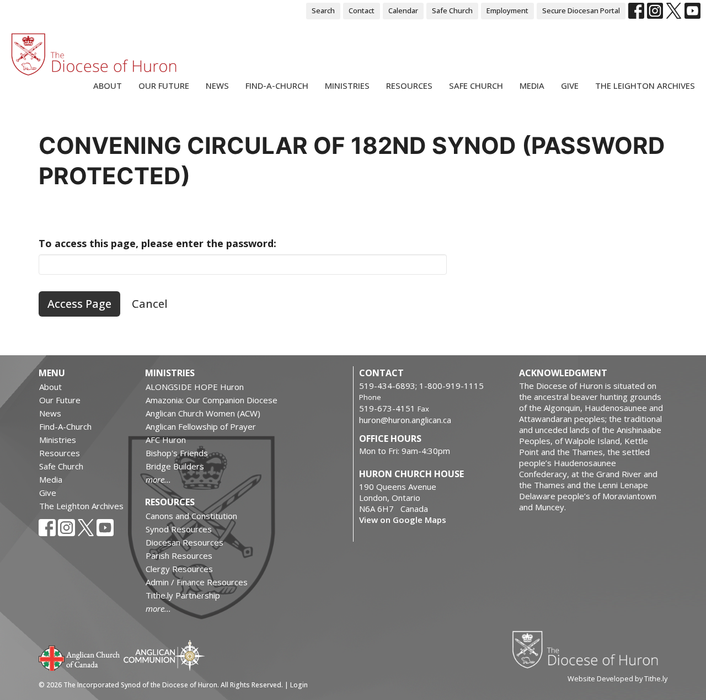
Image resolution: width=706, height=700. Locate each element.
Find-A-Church (276, 85)
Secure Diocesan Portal (581, 10)
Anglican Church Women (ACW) (203, 413)
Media (532, 85)
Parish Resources (179, 555)
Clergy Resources (179, 568)
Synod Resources (179, 529)
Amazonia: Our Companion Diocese (211, 399)
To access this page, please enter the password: (157, 243)
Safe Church (452, 10)
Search (323, 10)
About (107, 85)
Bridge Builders (175, 466)
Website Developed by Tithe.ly (617, 678)
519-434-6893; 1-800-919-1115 (421, 385)
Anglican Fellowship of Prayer (201, 426)
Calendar (403, 10)
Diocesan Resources (184, 542)
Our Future (163, 85)
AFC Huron (166, 439)
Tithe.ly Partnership (183, 595)
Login (299, 685)
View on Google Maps (402, 519)
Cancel (150, 303)
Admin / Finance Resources (197, 581)
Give (570, 85)
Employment (507, 10)
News (217, 85)
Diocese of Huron (589, 649)
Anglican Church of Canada (80, 657)
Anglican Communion (164, 655)
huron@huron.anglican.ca (405, 419)
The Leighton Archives (645, 85)
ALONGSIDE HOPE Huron (195, 386)
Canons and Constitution (191, 515)
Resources (409, 85)
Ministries (347, 85)
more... (158, 479)
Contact (362, 10)
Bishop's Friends (177, 452)
